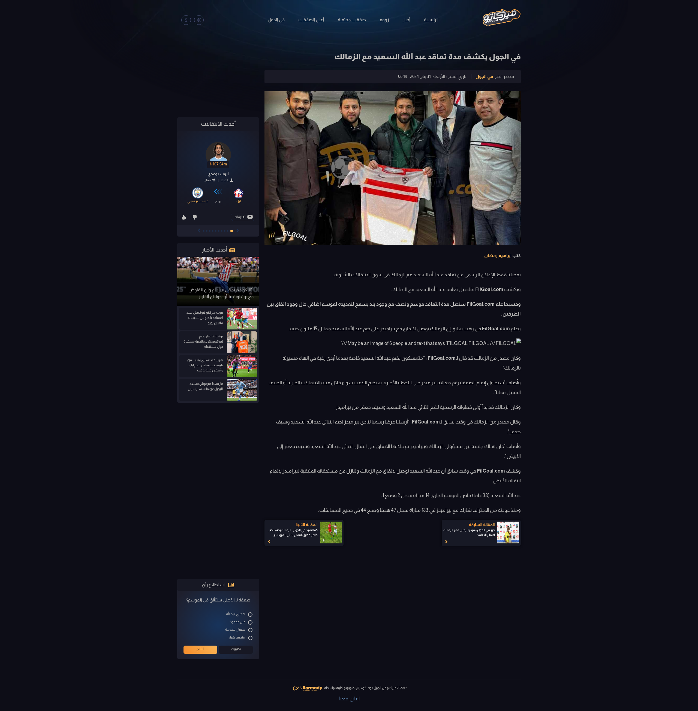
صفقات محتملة (352, 19)
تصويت (236, 649)
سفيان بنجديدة (235, 629)
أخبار (406, 19)
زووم (384, 19)
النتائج (200, 649)
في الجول (276, 19)
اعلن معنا (349, 698)
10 (203, 231)
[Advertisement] (218, 77)
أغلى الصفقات (311, 19)
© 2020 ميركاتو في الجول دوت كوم (384, 688)
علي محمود (237, 622)
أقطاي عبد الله (235, 614)
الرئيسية (431, 19)
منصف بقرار (237, 637)
